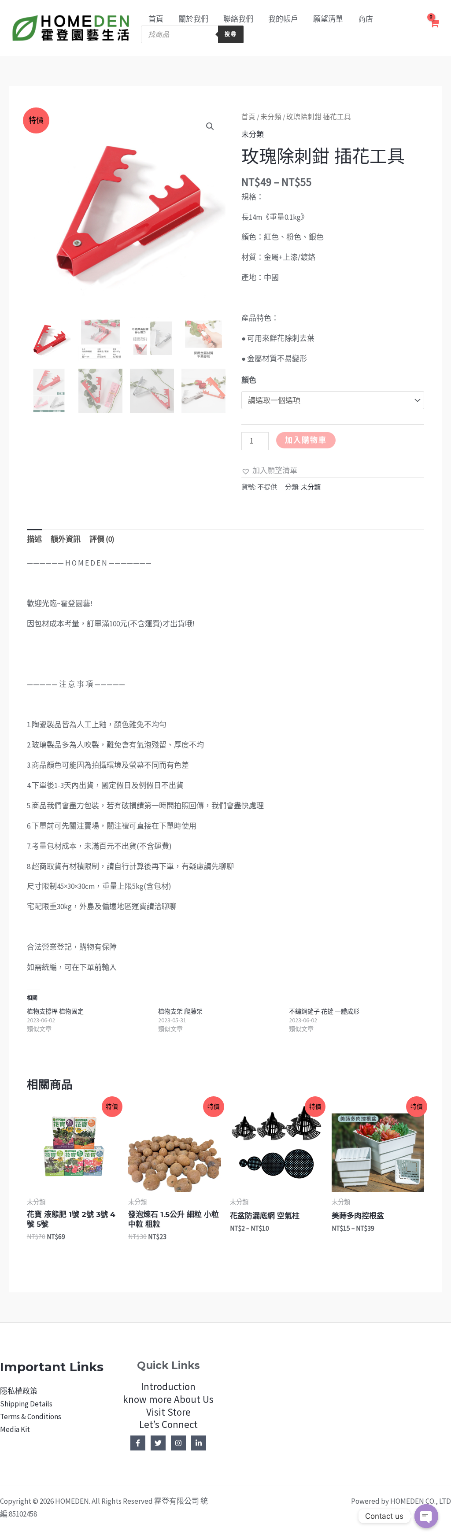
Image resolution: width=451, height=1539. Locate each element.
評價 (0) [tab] (102, 539)
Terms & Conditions (30, 1416)
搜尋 (231, 34)
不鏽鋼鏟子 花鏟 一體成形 (324, 1011)
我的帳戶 (283, 19)
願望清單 (328, 19)
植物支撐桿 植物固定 (55, 1011)
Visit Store (168, 1412)
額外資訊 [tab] (66, 539)
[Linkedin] (198, 1442)
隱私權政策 (18, 1391)
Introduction (168, 1386)
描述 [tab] (34, 539)
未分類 (270, 117)
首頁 (155, 19)
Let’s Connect (168, 1424)
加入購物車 (306, 440)
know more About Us (168, 1399)
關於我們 (193, 19)
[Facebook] (137, 1442)
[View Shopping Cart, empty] (434, 28)
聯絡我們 (238, 19)
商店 (365, 19)
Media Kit (15, 1429)
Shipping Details (26, 1404)
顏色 (248, 380)
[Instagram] (178, 1442)
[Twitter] (158, 1442)
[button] (210, 126)
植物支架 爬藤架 (180, 1011)
